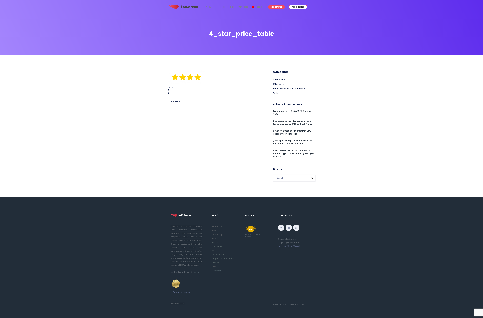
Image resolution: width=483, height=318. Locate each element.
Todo (275, 93)
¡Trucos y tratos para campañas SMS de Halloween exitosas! (292, 132)
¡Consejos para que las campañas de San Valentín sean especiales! (292, 142)
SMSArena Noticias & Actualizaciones (289, 88)
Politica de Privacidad (297, 305)
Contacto (243, 7)
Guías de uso (279, 79)
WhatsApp (217, 234)
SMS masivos (279, 84)
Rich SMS (216, 242)
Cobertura (217, 246)
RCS (214, 238)
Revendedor (218, 254)
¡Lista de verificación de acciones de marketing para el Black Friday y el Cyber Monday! (294, 153)
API (213, 250)
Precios (223, 7)
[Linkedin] (289, 228)
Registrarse (276, 7)
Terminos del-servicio (279, 305)
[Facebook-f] (281, 228)
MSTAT (197, 272)
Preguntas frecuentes (223, 258)
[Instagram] (296, 228)
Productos (211, 7)
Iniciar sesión (297, 7)
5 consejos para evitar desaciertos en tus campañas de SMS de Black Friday (292, 122)
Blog (232, 7)
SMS (214, 230)
